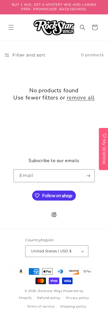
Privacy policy (77, 298)
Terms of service (41, 306)
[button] (11, 27)
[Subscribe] (88, 175)
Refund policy (48, 298)
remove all (81, 97)
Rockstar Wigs (50, 291)
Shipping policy (73, 306)
